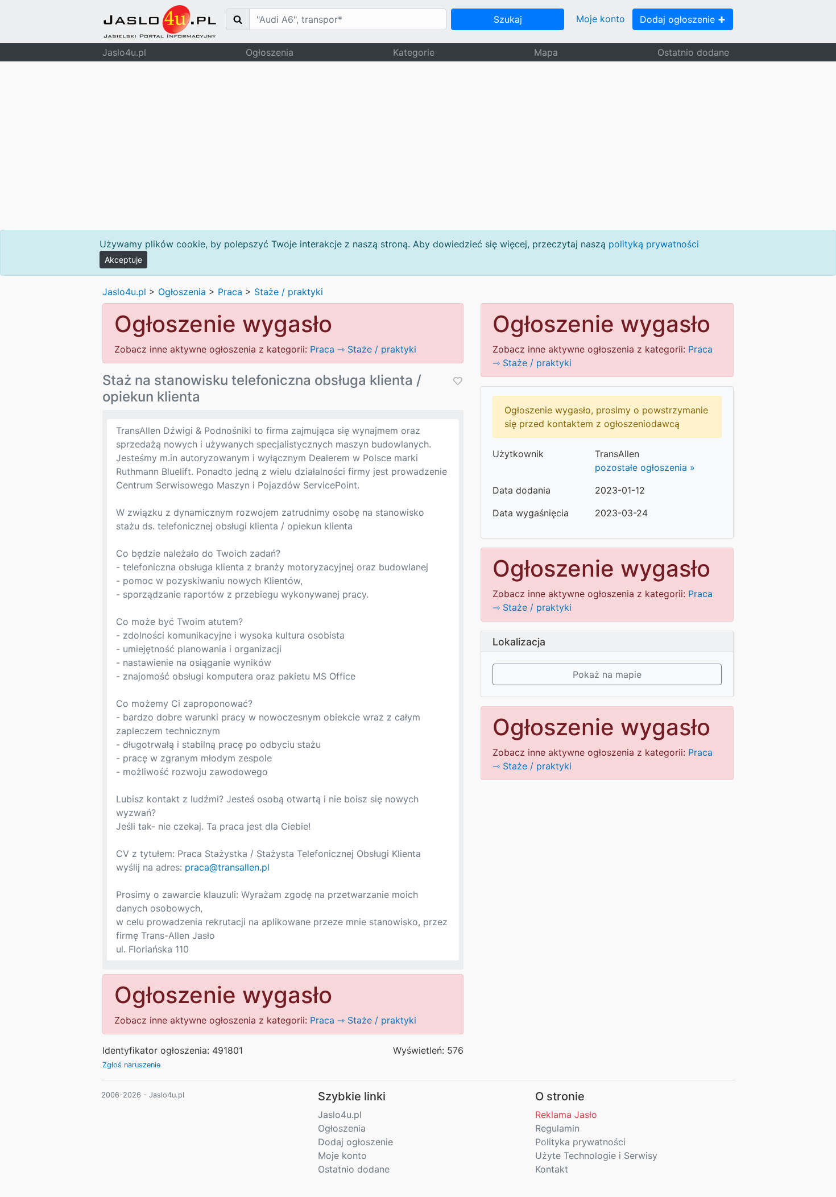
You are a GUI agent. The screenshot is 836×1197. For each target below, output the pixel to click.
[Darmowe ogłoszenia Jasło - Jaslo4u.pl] (160, 21)
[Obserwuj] (456, 380)
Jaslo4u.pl (124, 52)
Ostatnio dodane (693, 52)
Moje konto (600, 18)
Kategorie (413, 52)
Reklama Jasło (566, 1114)
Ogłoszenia (269, 52)
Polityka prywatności (580, 1142)
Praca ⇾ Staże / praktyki (363, 349)
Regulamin (557, 1128)
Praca (230, 291)
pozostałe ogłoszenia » (645, 467)
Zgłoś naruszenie (131, 1065)
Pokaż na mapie (607, 674)
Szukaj (508, 19)
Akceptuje (123, 259)
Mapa (546, 52)
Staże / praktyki (288, 291)
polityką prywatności (654, 244)
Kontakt (551, 1169)
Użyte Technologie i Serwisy (596, 1155)
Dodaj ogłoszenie (679, 19)
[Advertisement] (418, 145)
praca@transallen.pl (227, 867)
